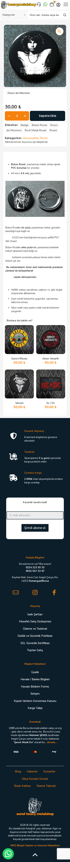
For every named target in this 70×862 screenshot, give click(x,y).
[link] (35, 806)
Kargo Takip (35, 708)
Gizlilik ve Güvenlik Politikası (35, 636)
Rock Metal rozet (35, 130)
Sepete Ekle (47, 116)
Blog (18, 771)
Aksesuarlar (30, 138)
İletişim (35, 694)
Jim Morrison (14, 130)
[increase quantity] (25, 116)
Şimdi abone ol (35, 528)
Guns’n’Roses (19, 358)
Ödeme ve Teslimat (35, 629)
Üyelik (35, 672)
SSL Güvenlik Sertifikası (35, 643)
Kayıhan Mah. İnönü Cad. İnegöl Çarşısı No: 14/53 (35, 579)
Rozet (53, 130)
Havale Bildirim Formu (35, 686)
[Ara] (64, 15)
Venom (19, 403)
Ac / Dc (50, 403)
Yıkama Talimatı (46, 786)
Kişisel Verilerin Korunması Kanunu (35, 701)
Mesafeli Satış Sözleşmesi (35, 621)
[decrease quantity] (9, 116)
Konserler (49, 771)
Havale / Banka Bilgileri (35, 679)
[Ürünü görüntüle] (29, 334)
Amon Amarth (50, 358)
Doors (54, 125)
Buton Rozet (39, 125)
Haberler (32, 771)
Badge (25, 125)
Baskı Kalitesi (22, 786)
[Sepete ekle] (29, 329)
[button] (59, 31)
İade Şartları (35, 614)
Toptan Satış (35, 650)
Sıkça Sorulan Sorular (35, 779)
